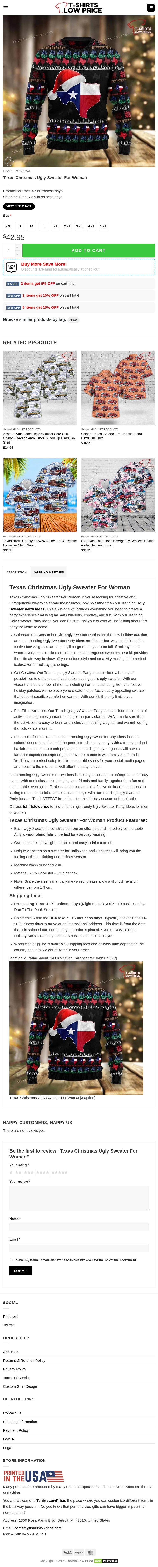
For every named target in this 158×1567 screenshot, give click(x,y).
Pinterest (10, 1317)
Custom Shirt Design (20, 1386)
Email (14, 1239)
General (23, 171)
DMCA (8, 1439)
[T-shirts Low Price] (79, 7)
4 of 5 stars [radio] (42, 1173)
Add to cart (89, 250)
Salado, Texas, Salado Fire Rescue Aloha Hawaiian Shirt (111, 436)
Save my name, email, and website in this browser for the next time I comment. (76, 1260)
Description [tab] (16, 572)
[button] (6, 7)
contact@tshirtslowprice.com (38, 1528)
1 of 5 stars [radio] (10, 1173)
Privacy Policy (14, 1369)
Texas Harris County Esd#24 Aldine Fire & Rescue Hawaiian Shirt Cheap (40, 543)
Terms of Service (17, 1378)
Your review (19, 1181)
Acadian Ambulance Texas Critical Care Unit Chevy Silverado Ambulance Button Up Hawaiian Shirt (39, 438)
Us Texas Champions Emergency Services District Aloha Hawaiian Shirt (117, 543)
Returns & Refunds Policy (24, 1361)
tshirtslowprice (36, 806)
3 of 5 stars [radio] (28, 1173)
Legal (7, 1448)
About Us (10, 1352)
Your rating (19, 1165)
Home (8, 171)
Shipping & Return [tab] (49, 572)
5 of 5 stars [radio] (59, 1173)
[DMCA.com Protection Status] (106, 1561)
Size (7, 216)
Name (15, 1219)
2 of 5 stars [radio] (18, 1173)
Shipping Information (20, 1422)
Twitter (8, 1325)
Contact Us (12, 1413)
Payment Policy (16, 1430)
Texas (74, 320)
